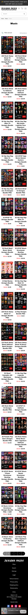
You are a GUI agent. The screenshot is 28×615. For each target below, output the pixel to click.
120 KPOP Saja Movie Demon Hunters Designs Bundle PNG (21, 160)
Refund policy (14, 588)
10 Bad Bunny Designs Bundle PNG (7, 283)
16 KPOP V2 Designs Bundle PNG (7, 219)
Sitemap (14, 571)
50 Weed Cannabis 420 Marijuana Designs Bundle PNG (7, 377)
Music (6, 18)
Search (14, 568)
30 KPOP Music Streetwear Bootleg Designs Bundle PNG (21, 252)
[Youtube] (19, 606)
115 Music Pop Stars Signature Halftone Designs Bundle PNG (21, 540)
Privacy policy (14, 582)
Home (2, 18)
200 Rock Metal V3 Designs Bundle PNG (7, 408)
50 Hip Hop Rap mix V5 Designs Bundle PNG (7, 191)
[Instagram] (16, 606)
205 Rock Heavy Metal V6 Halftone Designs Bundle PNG (21, 92)
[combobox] (11, 14)
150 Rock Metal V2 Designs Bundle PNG (20, 191)
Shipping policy (14, 585)
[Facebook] (8, 606)
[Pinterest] (12, 606)
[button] (6, 33)
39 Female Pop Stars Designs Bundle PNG (7, 438)
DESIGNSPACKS (15, 609)
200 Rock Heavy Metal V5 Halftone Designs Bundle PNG (7, 60)
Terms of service (14, 578)
